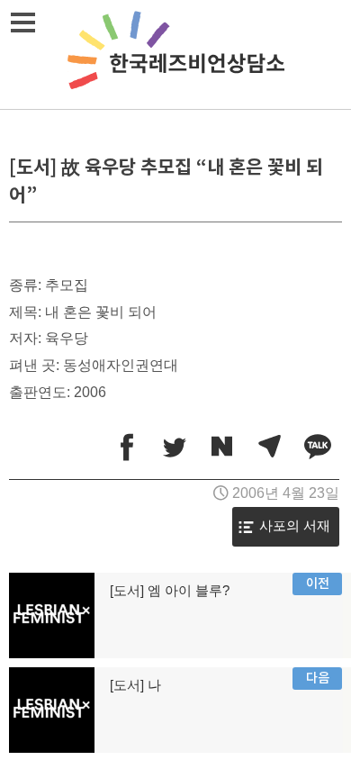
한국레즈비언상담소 (175, 54)
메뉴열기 (22, 23)
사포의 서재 (294, 526)
